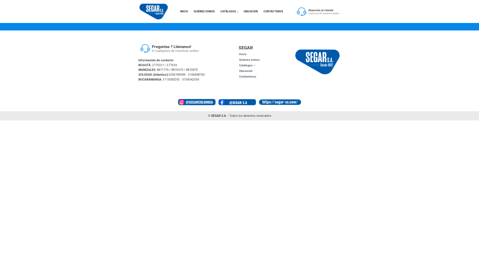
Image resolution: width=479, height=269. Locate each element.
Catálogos (228, 11)
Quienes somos (204, 11)
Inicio (184, 11)
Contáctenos (273, 11)
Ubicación (251, 11)
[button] (318, 11)
